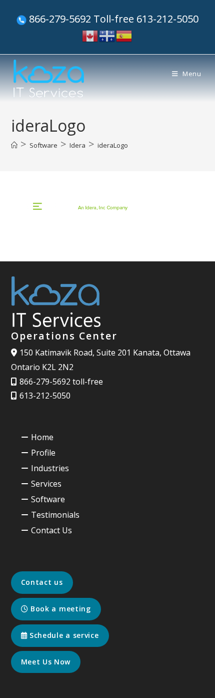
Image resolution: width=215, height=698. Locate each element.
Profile (43, 452)
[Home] (14, 145)
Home (42, 437)
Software (48, 499)
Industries (50, 468)
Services (46, 483)
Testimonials (55, 514)
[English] (90, 35)
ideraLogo (113, 145)
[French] (107, 35)
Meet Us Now (46, 661)
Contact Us (51, 530)
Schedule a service (62, 635)
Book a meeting (59, 608)
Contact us (42, 582)
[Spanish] (124, 35)
